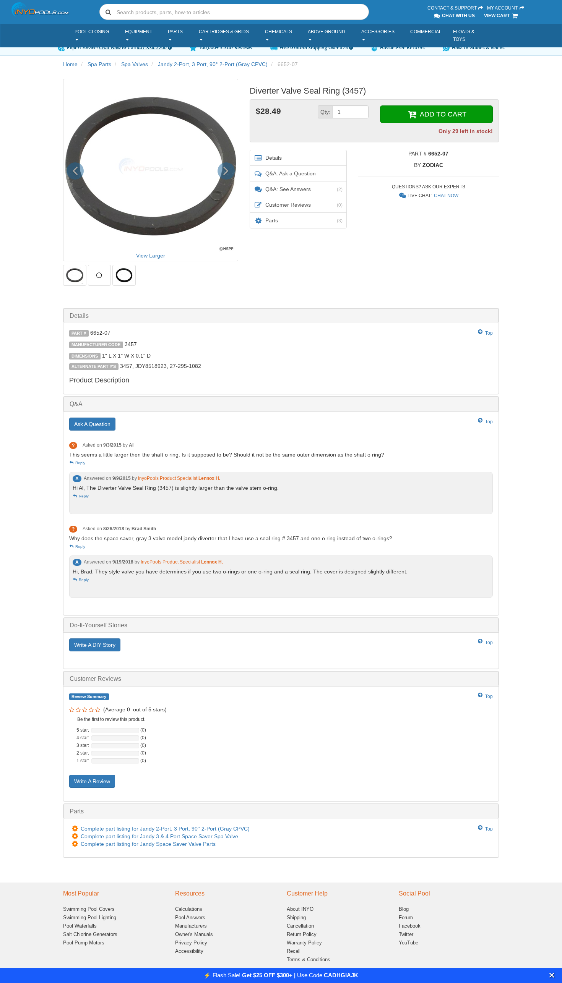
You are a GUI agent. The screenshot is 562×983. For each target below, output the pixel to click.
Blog (404, 909)
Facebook (410, 926)
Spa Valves (134, 64)
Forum (406, 917)
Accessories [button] (378, 31)
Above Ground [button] (326, 31)
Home (70, 64)
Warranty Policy (304, 943)
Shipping (296, 917)
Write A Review (92, 781)
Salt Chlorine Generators (90, 934)
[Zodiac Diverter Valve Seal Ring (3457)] (74, 275)
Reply (79, 463)
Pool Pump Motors (83, 943)
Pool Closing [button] (92, 31)
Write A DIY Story (94, 645)
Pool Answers (190, 917)
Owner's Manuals (194, 934)
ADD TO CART (442, 114)
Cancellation (300, 926)
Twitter (406, 934)
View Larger (150, 256)
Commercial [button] (426, 31)
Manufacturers (191, 926)
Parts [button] (175, 31)
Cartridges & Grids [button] (224, 31)
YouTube (408, 943)
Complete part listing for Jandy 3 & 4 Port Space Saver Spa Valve (159, 836)
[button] (551, 975)
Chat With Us (458, 15)
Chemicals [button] (278, 31)
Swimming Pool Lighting (89, 917)
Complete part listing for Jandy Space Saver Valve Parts (148, 844)
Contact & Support (452, 8)
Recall (293, 951)
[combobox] (234, 12)
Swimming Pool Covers (89, 909)
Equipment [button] (138, 31)
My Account (503, 8)
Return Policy (302, 934)
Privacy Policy (191, 943)
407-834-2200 (152, 47)
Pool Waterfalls (80, 926)
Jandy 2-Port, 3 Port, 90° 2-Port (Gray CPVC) (213, 64)
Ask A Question (92, 424)
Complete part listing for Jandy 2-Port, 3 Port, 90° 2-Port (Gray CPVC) (165, 829)
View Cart (497, 15)
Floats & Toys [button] (463, 35)
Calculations (188, 909)
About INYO (300, 909)
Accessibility (189, 951)
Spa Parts (99, 64)
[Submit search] (108, 12)
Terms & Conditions (308, 959)
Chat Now (110, 47)
